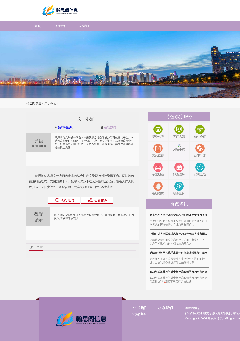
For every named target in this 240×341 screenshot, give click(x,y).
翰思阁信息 (33, 103)
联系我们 (84, 26)
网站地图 (139, 314)
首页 (38, 26)
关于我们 (61, 26)
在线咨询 (110, 127)
